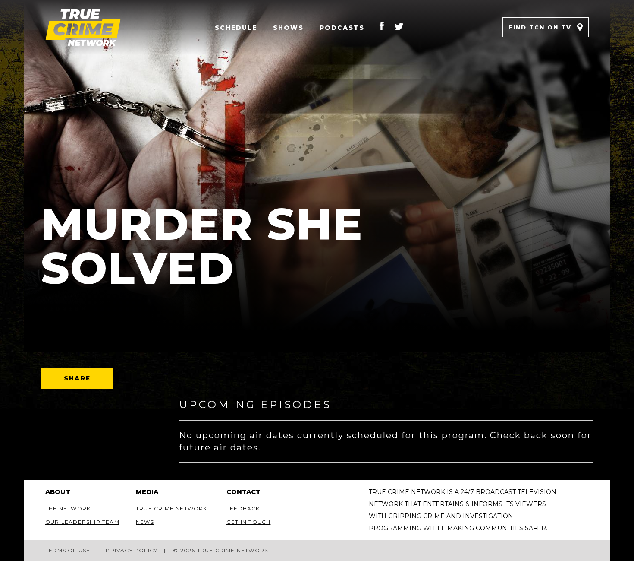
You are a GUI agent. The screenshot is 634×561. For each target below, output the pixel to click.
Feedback (243, 508)
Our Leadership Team (82, 522)
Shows (288, 28)
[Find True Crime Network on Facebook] (381, 27)
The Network (68, 508)
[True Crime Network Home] (90, 27)
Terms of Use (67, 550)
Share (77, 378)
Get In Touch (248, 522)
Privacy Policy (131, 550)
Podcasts (342, 28)
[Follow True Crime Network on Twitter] (399, 27)
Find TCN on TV (539, 27)
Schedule (236, 28)
